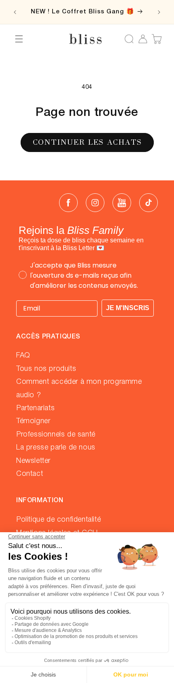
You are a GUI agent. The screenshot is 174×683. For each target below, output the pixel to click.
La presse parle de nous (55, 447)
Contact (29, 474)
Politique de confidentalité (58, 519)
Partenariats (35, 408)
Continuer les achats (87, 142)
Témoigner (33, 421)
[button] (19, 39)
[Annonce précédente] (15, 12)
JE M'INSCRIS (127, 307)
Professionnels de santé (55, 434)
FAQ (23, 355)
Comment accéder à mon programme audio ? (79, 388)
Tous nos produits (46, 369)
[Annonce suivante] (159, 12)
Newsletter (33, 461)
